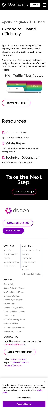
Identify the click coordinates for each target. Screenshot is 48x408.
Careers (7, 258)
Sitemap (25, 266)
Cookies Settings (24, 398)
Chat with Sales (13, 230)
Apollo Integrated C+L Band (15, 137)
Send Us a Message (24, 191)
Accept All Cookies (24, 404)
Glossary (25, 254)
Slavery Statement (11, 324)
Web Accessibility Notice (31, 274)
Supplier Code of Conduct (14, 328)
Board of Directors (11, 254)
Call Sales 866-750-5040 (17, 223)
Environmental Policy (12, 296)
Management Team (11, 262)
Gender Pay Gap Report (13, 300)
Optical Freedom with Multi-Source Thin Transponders (21, 150)
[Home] (10, 5)
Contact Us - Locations (31, 250)
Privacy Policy (9, 304)
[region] (24, 393)
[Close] (45, 381)
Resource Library (28, 262)
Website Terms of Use (12, 331)
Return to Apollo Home (16, 103)
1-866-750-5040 (18, 359)
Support (25, 270)
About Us (7, 250)
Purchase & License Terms (14, 312)
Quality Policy (9, 316)
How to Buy (26, 258)
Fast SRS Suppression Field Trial (17, 162)
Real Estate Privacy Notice (14, 320)
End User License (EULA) (13, 292)
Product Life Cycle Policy (13, 308)
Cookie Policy (9, 284)
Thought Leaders (10, 266)
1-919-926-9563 (21, 362)
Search (27, 4)
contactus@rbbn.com (14, 344)
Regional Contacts (13, 365)
